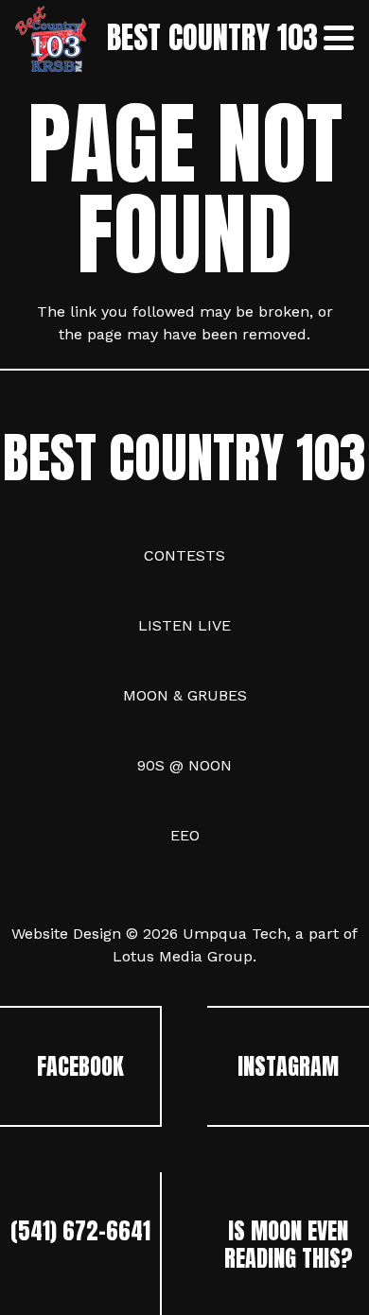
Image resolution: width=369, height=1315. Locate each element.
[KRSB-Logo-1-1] (50, 38)
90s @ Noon (184, 765)
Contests (184, 555)
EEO (185, 835)
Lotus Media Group (183, 956)
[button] (338, 38)
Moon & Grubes (185, 695)
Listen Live (184, 625)
